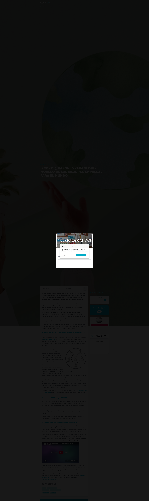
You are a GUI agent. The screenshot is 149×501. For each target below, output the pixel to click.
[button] (91, 234)
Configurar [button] (64, 255)
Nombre (59, 260)
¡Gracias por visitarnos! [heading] (69, 247)
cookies (73, 250)
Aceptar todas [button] (81, 255)
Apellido (59, 265)
